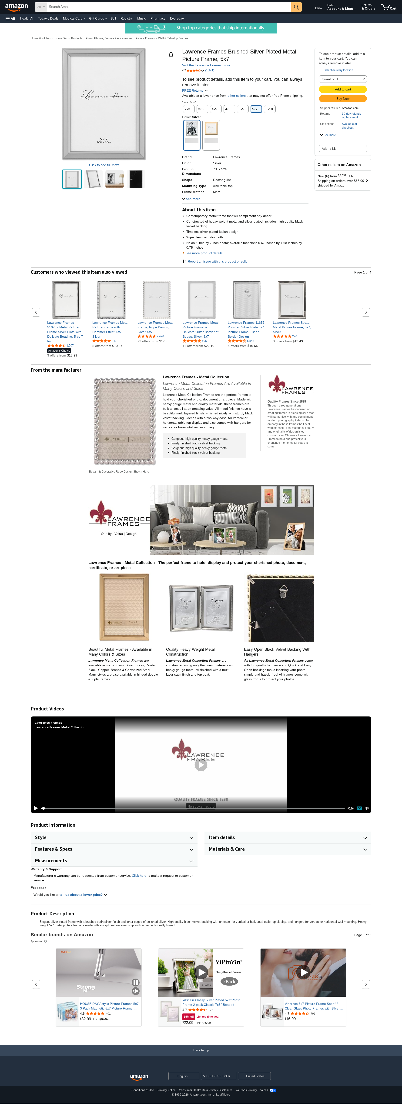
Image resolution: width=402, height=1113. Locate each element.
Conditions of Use (142, 1090)
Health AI (26, 18)
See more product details (203, 253)
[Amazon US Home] (139, 1078)
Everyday (177, 18)
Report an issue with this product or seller (218, 261)
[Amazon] (17, 7)
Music (141, 18)
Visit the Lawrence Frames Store (206, 65)
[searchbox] (169, 7)
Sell (113, 18)
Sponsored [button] (37, 941)
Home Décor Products (68, 38)
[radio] (72, 179)
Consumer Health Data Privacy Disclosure (205, 1090)
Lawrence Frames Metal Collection (60, 727)
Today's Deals (48, 18)
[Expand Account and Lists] (355, 9)
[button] (10, 18)
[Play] (34, 808)
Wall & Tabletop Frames (173, 38)
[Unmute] (367, 808)
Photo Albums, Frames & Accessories (109, 38)
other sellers (237, 95)
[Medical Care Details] (85, 18)
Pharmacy (158, 18)
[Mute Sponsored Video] (136, 991)
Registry (127, 18)
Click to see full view (104, 165)
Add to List (329, 148)
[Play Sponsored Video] (201, 972)
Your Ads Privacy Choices (252, 1090)
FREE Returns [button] (193, 90)
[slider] (193, 808)
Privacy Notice (166, 1090)
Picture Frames (145, 38)
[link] (66, 331)
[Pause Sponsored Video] (136, 983)
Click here (139, 875)
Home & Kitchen (41, 38)
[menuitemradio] (359, 808)
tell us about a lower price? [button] (82, 894)
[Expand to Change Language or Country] (321, 8)
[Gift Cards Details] (106, 18)
